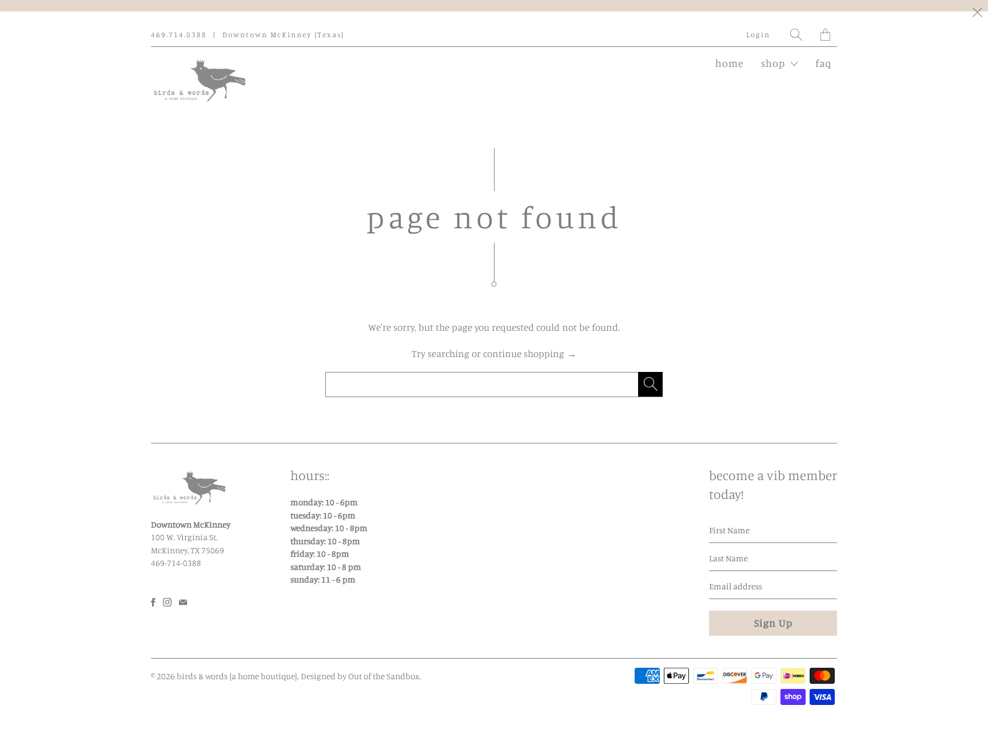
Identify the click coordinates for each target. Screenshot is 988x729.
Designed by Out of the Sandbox (360, 676)
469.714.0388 (179, 34)
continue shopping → (529, 353)
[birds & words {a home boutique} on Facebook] (153, 602)
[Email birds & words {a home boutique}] (183, 602)
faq (823, 63)
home (729, 63)
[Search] (796, 34)
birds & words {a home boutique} (237, 676)
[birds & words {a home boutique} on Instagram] (167, 602)
